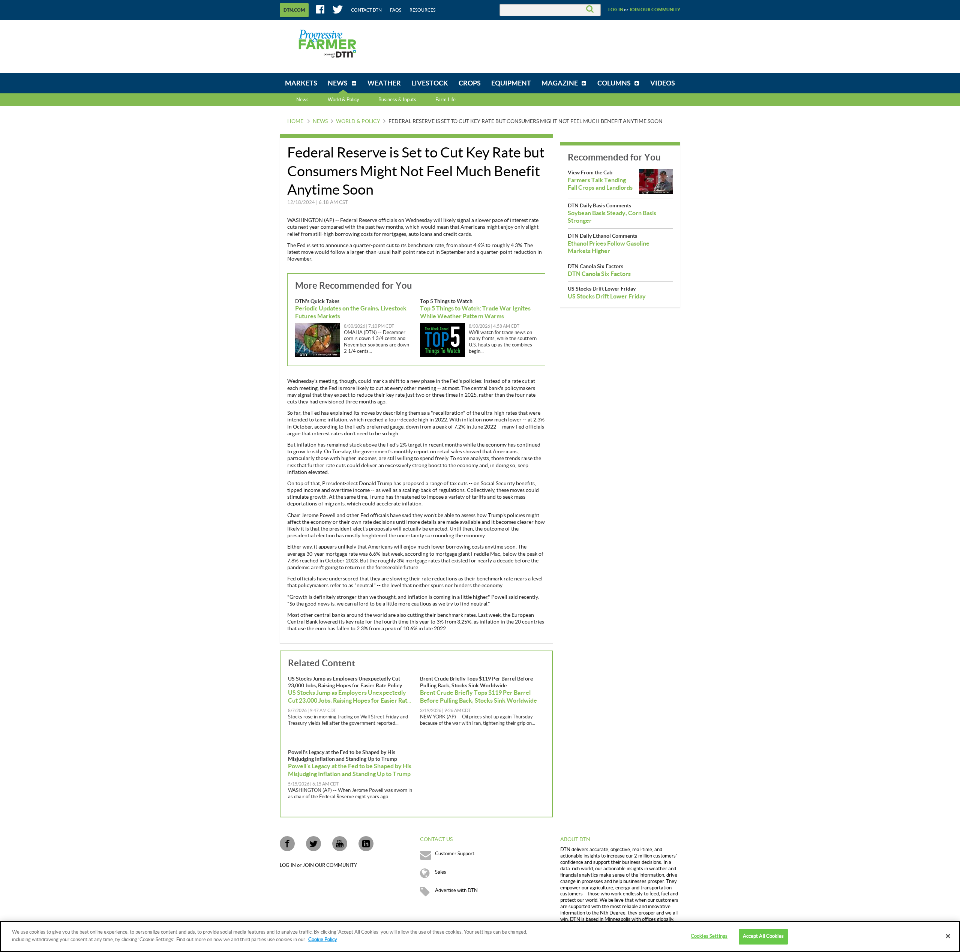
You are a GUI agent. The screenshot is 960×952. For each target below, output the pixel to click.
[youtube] (339, 843)
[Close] (948, 936)
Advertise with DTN (456, 890)
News (302, 99)
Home (295, 121)
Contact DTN (366, 10)
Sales (440, 872)
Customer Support (454, 853)
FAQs (395, 10)
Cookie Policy (322, 939)
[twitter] (313, 843)
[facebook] (287, 843)
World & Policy (358, 121)
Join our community (654, 9)
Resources (422, 10)
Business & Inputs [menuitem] (397, 99)
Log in (615, 9)
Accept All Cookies (763, 936)
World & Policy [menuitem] (343, 99)
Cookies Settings (709, 936)
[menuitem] (301, 83)
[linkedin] (366, 843)
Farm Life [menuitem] (445, 99)
